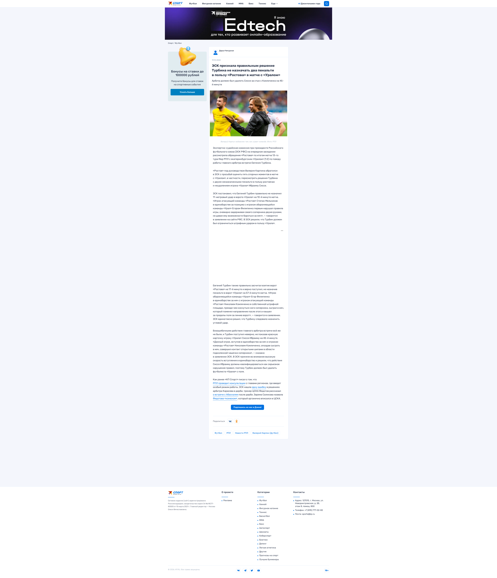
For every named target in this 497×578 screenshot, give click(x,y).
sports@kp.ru (308, 514)
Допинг (262, 543)
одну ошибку (259, 387)
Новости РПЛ (241, 433)
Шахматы (264, 532)
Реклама (227, 500)
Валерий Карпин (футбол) (265, 433)
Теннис (262, 3)
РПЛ (228, 433)
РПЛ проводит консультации (229, 383)
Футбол (193, 3)
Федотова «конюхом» (225, 398)
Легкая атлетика (267, 547)
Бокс (251, 3)
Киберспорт (265, 536)
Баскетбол (264, 516)
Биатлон (263, 540)
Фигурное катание (211, 3)
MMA (241, 3)
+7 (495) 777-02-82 (314, 510)
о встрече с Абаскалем (225, 394)
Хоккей (229, 3)
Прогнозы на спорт (268, 555)
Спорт (170, 43)
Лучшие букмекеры (269, 559)
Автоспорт (264, 528)
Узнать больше (187, 92)
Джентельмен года (310, 3)
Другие (262, 551)
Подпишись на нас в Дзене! (247, 407)
